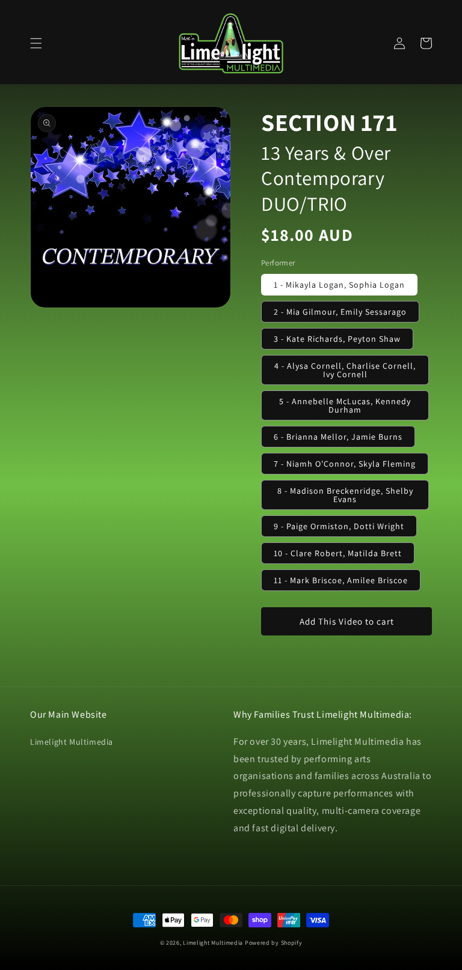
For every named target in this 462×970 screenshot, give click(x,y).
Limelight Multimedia (71, 741)
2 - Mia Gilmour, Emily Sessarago (340, 311)
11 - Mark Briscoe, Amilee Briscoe (341, 580)
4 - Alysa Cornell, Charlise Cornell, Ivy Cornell (345, 370)
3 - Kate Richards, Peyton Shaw (337, 338)
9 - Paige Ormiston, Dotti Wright (339, 526)
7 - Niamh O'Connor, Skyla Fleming (345, 463)
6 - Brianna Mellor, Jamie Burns (338, 436)
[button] (36, 43)
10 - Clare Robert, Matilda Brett (338, 553)
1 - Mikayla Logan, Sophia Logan (339, 284)
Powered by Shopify (274, 943)
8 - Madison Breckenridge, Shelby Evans (345, 495)
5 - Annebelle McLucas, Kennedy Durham (345, 405)
